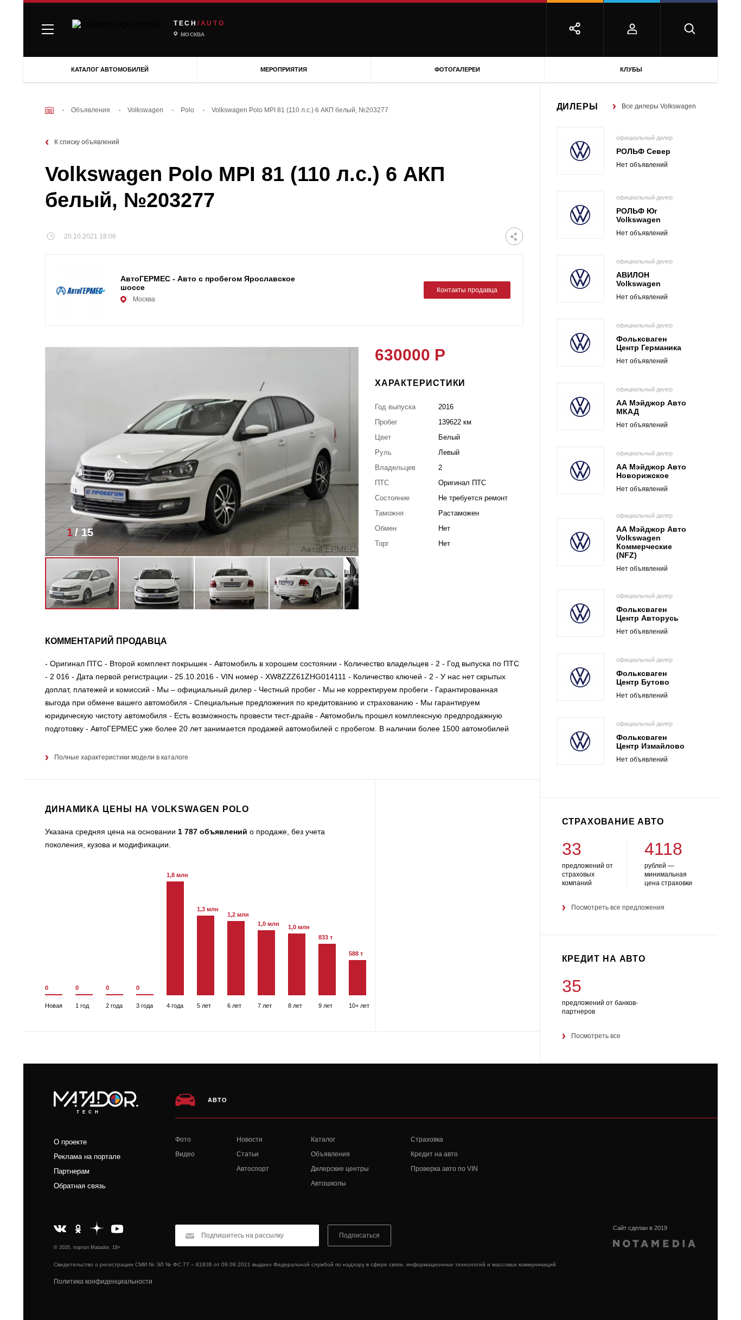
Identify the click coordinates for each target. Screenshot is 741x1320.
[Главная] (49, 110)
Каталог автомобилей (110, 69)
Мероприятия (283, 69)
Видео (185, 1154)
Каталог (323, 1139)
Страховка (427, 1139)
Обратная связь (80, 1186)
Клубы (631, 69)
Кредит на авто (434, 1154)
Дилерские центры (340, 1169)
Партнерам (72, 1171)
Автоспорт (253, 1169)
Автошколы (328, 1183)
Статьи (248, 1154)
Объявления (330, 1154)
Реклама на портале (87, 1156)
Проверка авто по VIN (444, 1169)
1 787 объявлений (212, 831)
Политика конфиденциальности (103, 1281)
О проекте (70, 1142)
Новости (250, 1139)
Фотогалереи (457, 69)
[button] (334, 535)
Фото (183, 1139)
